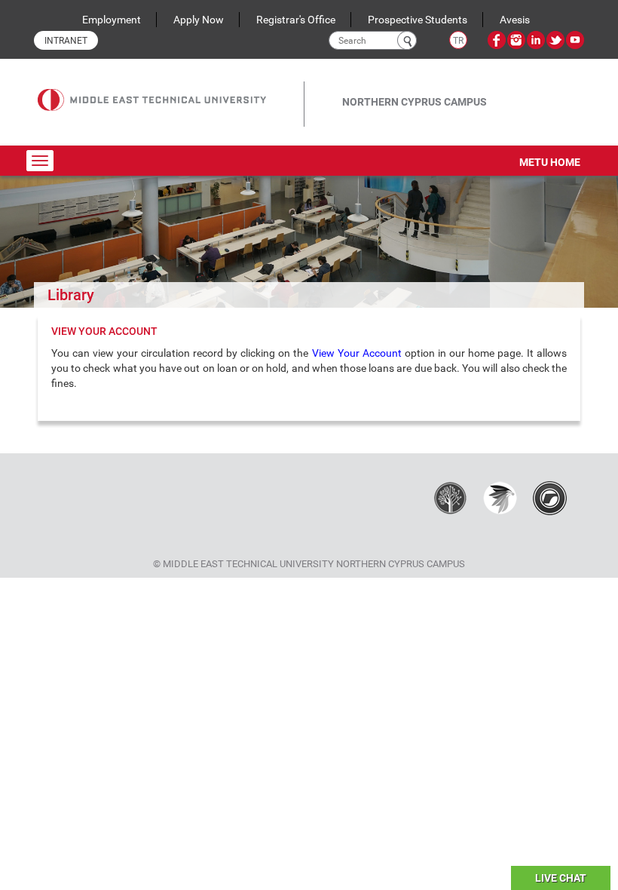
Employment (111, 20)
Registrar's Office (295, 20)
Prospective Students (417, 20)
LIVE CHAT (560, 878)
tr (458, 40)
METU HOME (549, 162)
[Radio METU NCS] (549, 497)
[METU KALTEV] (450, 497)
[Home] (171, 89)
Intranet (65, 40)
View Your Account (358, 353)
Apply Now (198, 20)
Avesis (515, 20)
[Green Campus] (500, 497)
